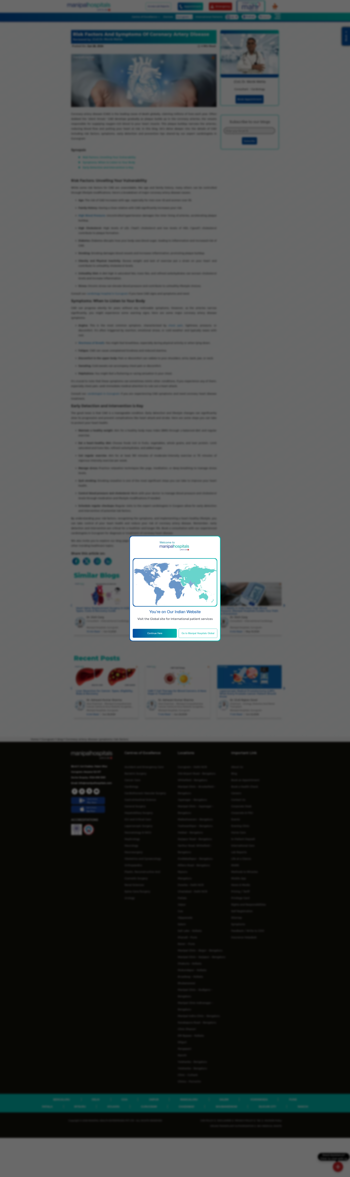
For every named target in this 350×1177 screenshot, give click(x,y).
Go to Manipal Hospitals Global (198, 633)
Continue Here (154, 633)
